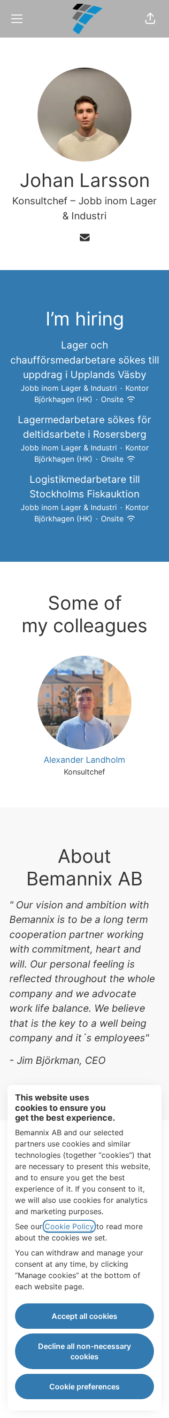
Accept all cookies (84, 1316)
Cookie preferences (84, 1386)
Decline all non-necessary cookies (84, 1351)
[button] (150, 19)
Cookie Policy (69, 1226)
